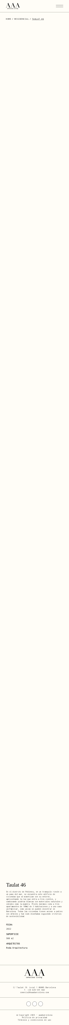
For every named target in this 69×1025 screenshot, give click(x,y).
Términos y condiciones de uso (34, 1020)
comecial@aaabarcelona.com (34, 992)
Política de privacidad (34, 1017)
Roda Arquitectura (16, 948)
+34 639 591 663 (36, 990)
